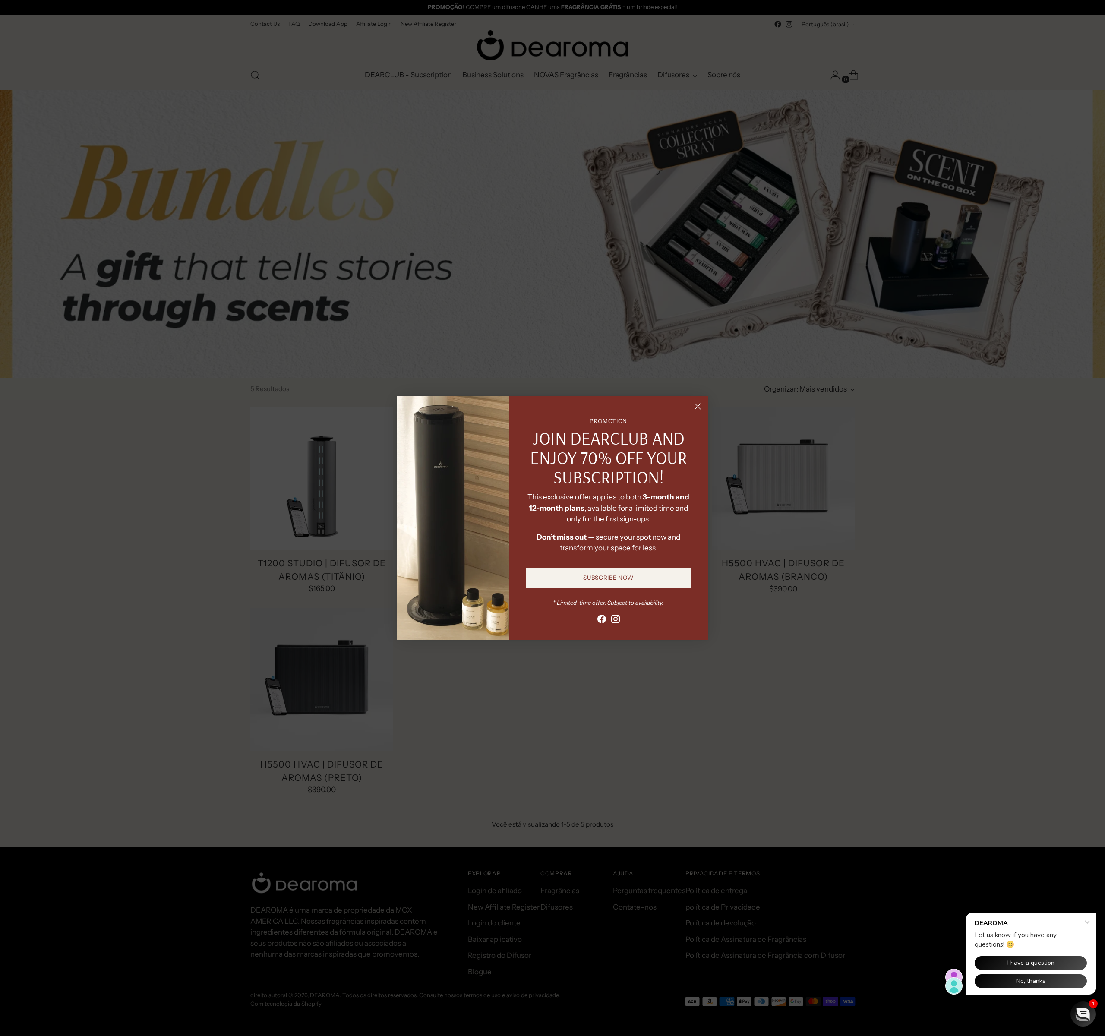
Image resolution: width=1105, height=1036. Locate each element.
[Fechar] (697, 406)
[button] (1083, 1014)
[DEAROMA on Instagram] (615, 621)
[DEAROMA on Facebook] (602, 621)
